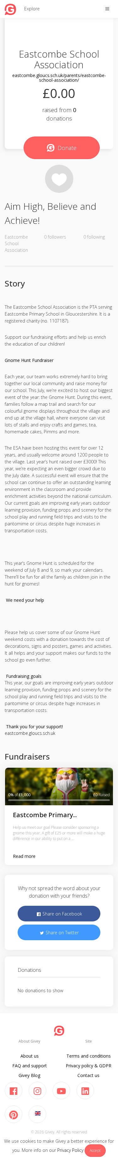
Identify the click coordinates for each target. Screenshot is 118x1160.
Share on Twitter (61, 933)
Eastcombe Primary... (45, 815)
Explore (32, 9)
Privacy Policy (70, 1150)
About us (29, 1056)
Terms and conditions (88, 1056)
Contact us (88, 1075)
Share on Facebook (61, 914)
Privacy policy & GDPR (88, 1066)
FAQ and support (29, 1066)
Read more (24, 856)
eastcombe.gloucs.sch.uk (30, 733)
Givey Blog (29, 1075)
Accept (95, 1150)
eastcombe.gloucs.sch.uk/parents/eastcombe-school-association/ (59, 77)
